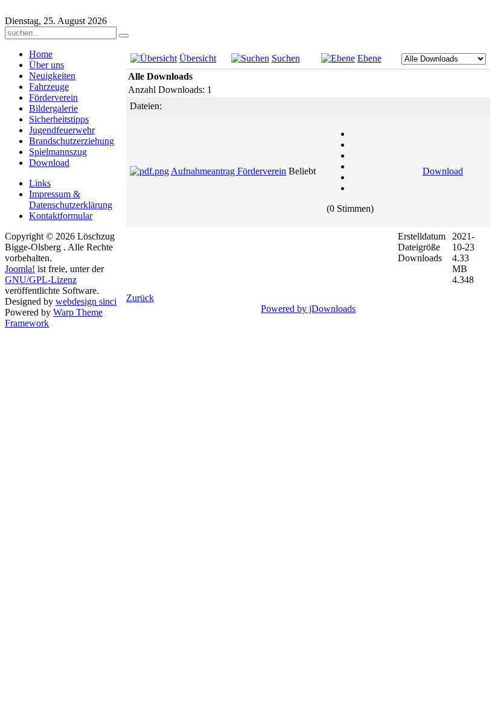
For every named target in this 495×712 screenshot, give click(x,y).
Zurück (140, 298)
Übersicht (197, 58)
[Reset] (124, 35)
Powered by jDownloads (308, 309)
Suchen (286, 58)
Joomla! (20, 269)
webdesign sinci (86, 301)
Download (443, 171)
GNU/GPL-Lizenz (41, 280)
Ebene (369, 58)
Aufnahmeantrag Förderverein (228, 171)
